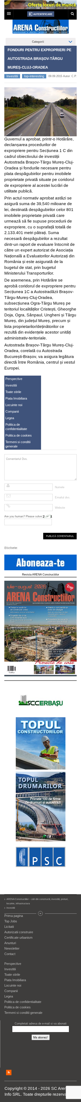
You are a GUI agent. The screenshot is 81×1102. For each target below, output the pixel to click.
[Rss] (8, 1072)
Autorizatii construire (18, 932)
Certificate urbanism (18, 937)
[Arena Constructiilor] (41, 28)
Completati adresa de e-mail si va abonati (41, 1023)
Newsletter (11, 948)
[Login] (40, 14)
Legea (9, 418)
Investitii (12, 76)
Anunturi (10, 943)
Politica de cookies (18, 435)
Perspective (13, 379)
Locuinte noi (13, 405)
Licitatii (9, 926)
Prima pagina (13, 916)
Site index (40, 913)
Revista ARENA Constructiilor (40, 574)
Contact (9, 954)
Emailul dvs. (62, 497)
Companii (12, 411)
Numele (59, 487)
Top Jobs (10, 921)
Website (60, 507)
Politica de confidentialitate (16, 427)
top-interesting (34, 76)
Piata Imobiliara (16, 398)
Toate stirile (13, 392)
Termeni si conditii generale (17, 444)
